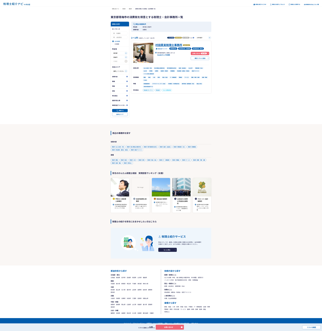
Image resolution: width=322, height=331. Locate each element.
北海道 (113, 277)
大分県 (134, 313)
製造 (169, 307)
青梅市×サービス (186, 160)
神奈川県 (145, 284)
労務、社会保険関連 (170, 298)
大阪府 (113, 298)
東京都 (123, 8)
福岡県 (113, 313)
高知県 (113, 307)
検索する (121, 110)
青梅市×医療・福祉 (116, 163)
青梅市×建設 (115, 160)
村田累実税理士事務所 (168, 45)
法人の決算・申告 (169, 277)
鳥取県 (113, 304)
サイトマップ (127, 323)
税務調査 (195, 280)
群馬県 (123, 284)
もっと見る (167, 250)
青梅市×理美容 (175, 160)
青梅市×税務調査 (192, 147)
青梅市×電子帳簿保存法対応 (150, 147)
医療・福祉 (202, 309)
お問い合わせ (168, 327)
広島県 (129, 304)
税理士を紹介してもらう (278, 4)
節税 (190, 280)
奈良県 (129, 298)
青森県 (118, 277)
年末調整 (194, 277)
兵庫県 (123, 298)
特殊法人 (167, 312)
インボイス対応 (169, 280)
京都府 (118, 298)
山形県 (140, 277)
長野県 (140, 290)
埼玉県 (129, 284)
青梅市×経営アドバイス (136, 150)
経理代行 (200, 277)
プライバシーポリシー (139, 323)
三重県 (134, 298)
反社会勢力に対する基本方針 (181, 323)
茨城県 (113, 284)
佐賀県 (118, 313)
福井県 (129, 290)
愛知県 (113, 292)
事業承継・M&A (180, 286)
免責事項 (149, 323)
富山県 (118, 290)
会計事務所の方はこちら (310, 4)
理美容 (166, 309)
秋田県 (134, 277)
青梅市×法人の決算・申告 (118, 147)
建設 (165, 307)
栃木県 (118, 284)
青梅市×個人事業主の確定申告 (134, 147)
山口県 (134, 304)
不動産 (191, 307)
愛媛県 (150, 304)
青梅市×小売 (133, 160)
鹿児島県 (145, 313)
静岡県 (150, 290)
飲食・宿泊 (183, 307)
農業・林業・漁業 (192, 309)
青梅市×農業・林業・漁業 (199, 160)
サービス (183, 309)
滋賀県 (140, 298)
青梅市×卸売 (141, 160)
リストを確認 (311, 327)
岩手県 (123, 277)
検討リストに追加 (200, 58)
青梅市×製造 (124, 160)
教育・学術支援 (174, 309)
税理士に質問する (295, 4)
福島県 (145, 277)
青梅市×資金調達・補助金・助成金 (120, 150)
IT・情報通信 (198, 307)
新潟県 (113, 290)
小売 (173, 307)
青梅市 (130, 8)
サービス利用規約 (158, 323)
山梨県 (134, 290)
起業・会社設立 (169, 286)
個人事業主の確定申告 (183, 277)
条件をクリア (119, 114)
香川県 (145, 304)
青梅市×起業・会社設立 (165, 147)
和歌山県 (145, 298)
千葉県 (134, 284)
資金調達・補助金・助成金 (172, 292)
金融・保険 (206, 307)
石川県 (123, 290)
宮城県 (129, 277)
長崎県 (123, 313)
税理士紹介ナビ (115, 8)
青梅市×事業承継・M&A (179, 147)
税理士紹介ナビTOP (261, 4)
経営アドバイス (186, 292)
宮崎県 (140, 313)
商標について (168, 323)
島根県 (118, 304)
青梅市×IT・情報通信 (164, 160)
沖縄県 (152, 313)
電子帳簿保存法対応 (181, 280)
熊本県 (129, 313)
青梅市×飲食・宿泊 (151, 160)
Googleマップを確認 (163, 55)
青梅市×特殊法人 (128, 163)
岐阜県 (145, 290)
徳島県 (140, 304)
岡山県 (123, 304)
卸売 (177, 307)
